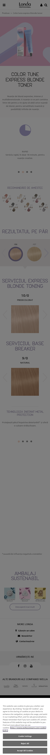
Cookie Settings (25, 736)
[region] (25, 726)
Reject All (25, 743)
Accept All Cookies (25, 750)
